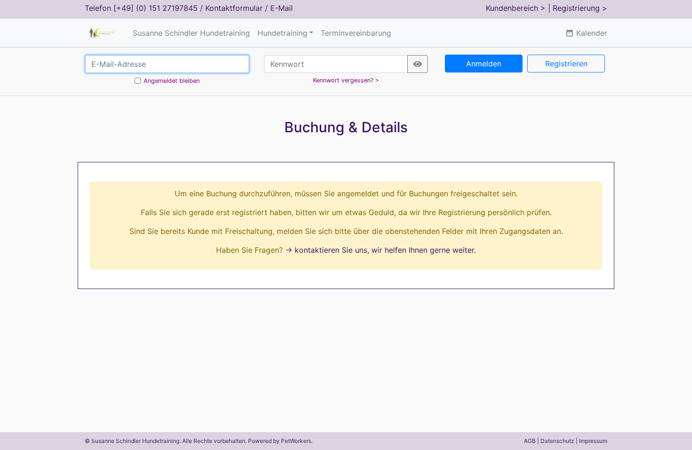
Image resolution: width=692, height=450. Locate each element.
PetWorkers (296, 440)
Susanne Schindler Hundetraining (191, 33)
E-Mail (281, 8)
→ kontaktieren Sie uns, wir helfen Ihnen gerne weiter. (380, 250)
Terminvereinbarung (356, 33)
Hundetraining (282, 33)
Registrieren (566, 63)
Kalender (586, 33)
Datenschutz (557, 440)
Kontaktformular (234, 8)
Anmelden (483, 63)
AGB (530, 440)
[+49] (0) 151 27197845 (155, 8)
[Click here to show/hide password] (417, 64)
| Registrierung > (577, 8)
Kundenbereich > (516, 8)
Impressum (593, 440)
